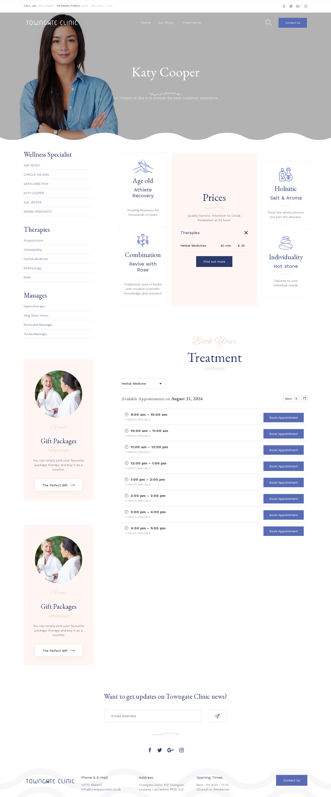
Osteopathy (33, 249)
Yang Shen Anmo (36, 315)
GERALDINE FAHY (36, 184)
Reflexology (32, 268)
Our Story (166, 23)
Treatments (191, 23)
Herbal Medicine (36, 259)
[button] (293, 23)
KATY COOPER (34, 193)
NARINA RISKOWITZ (38, 211)
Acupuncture (33, 240)
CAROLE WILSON (36, 174)
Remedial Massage (38, 324)
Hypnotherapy (34, 306)
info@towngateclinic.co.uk (101, 789)
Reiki (27, 277)
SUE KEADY (32, 165)
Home (146, 23)
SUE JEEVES (32, 202)
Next (289, 398)
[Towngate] (52, 22)
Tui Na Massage (35, 334)
